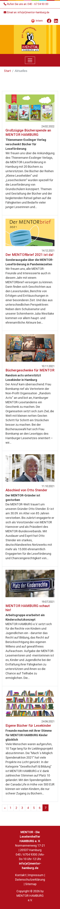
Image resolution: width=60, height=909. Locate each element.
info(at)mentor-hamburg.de (33, 12)
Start (7, 71)
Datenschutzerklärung (30, 879)
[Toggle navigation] (30, 60)
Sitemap (30, 884)
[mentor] (30, 39)
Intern (39, 20)
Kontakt (20, 875)
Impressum (36, 875)
